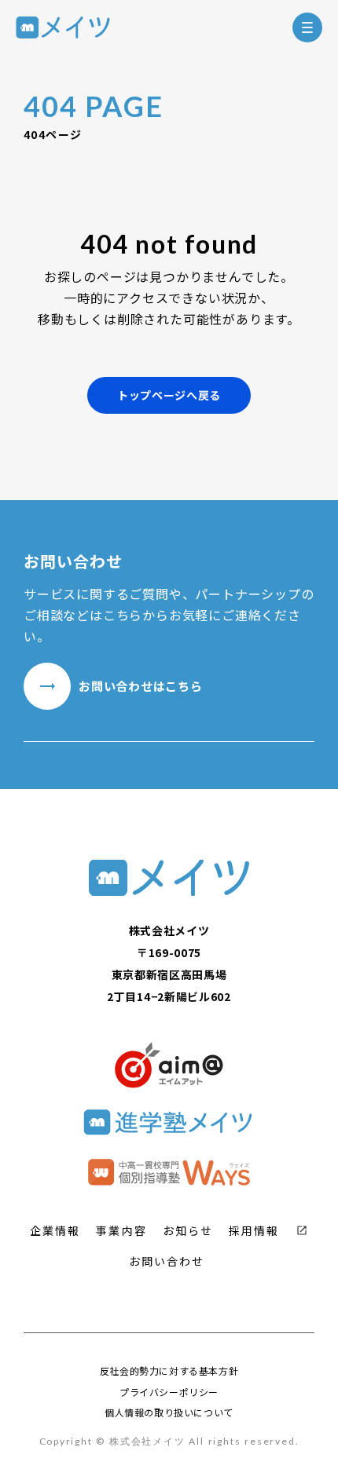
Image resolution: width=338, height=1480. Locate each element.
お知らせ (188, 1230)
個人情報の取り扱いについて (169, 1412)
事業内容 (121, 1230)
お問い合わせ (167, 1261)
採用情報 (254, 1230)
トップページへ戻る (169, 395)
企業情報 (55, 1230)
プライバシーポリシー (169, 1392)
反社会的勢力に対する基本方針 (169, 1371)
